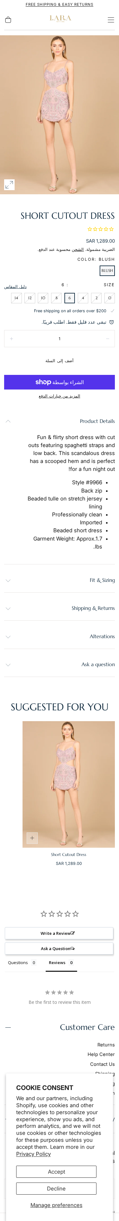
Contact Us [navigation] (102, 1064)
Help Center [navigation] (101, 1054)
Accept (56, 1172)
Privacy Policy (33, 1154)
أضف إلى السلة (59, 361)
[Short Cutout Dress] (69, 784)
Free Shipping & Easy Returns (59, 4)
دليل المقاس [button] (15, 286)
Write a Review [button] (56, 933)
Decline (56, 1188)
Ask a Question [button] (55, 948)
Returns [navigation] (106, 1045)
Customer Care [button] (87, 1027)
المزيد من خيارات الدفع (59, 396)
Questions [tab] (18, 962)
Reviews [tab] (57, 962)
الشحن (78, 249)
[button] (111, 20)
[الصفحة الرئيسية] (59, 20)
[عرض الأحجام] (32, 838)
